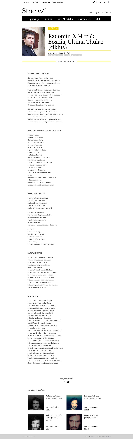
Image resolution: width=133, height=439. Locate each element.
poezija (35, 19)
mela (92, 436)
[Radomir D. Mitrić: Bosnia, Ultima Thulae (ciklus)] (33, 55)
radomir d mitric (76, 55)
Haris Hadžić (106, 436)
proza (48, 19)
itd (98, 19)
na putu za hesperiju (55, 55)
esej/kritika (65, 19)
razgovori (84, 19)
